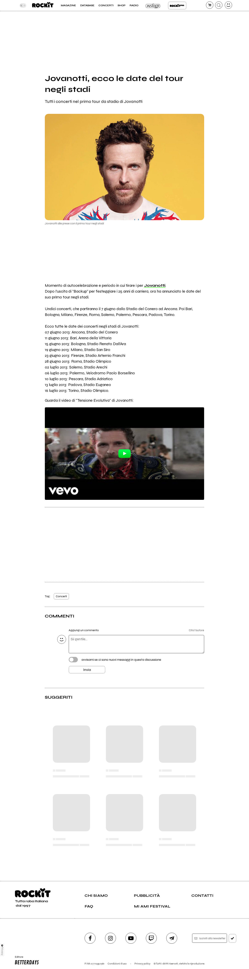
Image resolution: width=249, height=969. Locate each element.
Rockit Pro (177, 5)
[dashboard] (228, 5)
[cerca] (218, 5)
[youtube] (130, 938)
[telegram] (171, 938)
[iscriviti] (232, 938)
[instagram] (110, 938)
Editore (17, 958)
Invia (87, 669)
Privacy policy (142, 963)
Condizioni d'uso (117, 963)
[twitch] (151, 938)
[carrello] (209, 5)
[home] (42, 5)
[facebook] (90, 938)
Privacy (2, 951)
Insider (153, 5)
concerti (61, 596)
